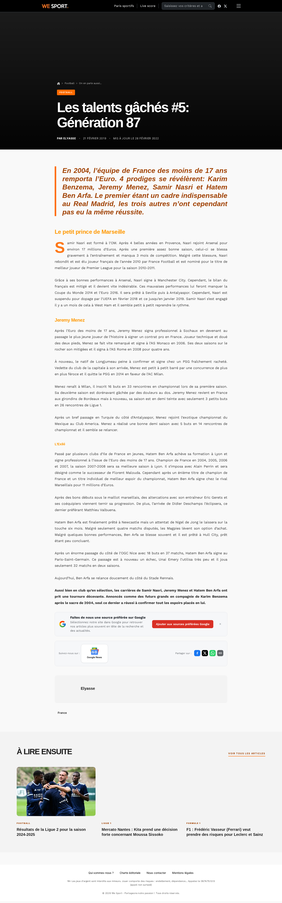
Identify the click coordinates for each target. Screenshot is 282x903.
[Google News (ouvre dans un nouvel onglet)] (94, 653)
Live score (147, 6)
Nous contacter (156, 872)
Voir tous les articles (246, 753)
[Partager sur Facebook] (197, 653)
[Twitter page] (225, 6)
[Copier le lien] (220, 653)
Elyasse (88, 688)
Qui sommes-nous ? (101, 872)
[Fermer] (220, 624)
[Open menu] (238, 6)
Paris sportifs (124, 6)
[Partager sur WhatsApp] (212, 653)
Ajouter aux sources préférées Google (182, 624)
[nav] (58, 83)
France (62, 712)
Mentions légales (183, 872)
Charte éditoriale (130, 872)
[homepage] (55, 5)
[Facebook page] (219, 6)
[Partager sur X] (205, 653)
